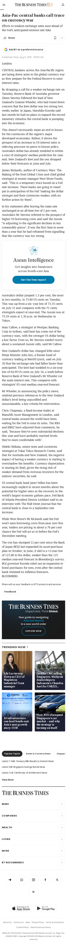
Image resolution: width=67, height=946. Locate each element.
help (28, 922)
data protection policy (41, 927)
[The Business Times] (31, 4)
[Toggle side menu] (3, 4)
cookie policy (22, 927)
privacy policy (38, 922)
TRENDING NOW (14, 647)
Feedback (10, 591)
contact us (19, 922)
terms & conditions (55, 922)
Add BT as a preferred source (26, 49)
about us (7, 922)
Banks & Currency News (38, 753)
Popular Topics (12, 753)
